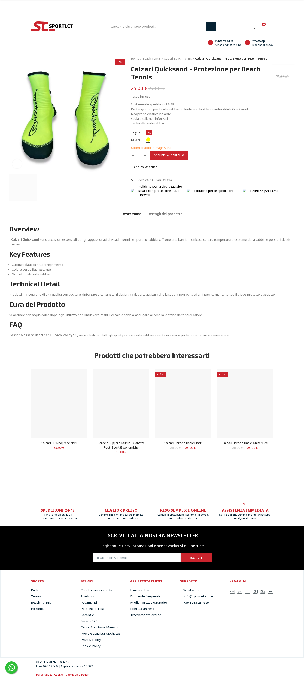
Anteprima (76, 384)
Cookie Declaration (77, 675)
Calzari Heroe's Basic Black (183, 443)
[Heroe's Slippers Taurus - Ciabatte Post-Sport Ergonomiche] (121, 403)
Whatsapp (258, 41)
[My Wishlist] (255, 26)
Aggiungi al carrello (169, 155)
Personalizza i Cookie (49, 675)
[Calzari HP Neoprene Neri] (59, 403)
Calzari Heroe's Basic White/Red (245, 443)
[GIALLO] (148, 139)
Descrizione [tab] (131, 214)
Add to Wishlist (145, 167)
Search (211, 26)
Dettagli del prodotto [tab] (164, 214)
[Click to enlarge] (17, 163)
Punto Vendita (224, 41)
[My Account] (271, 26)
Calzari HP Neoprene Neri (59, 443)
